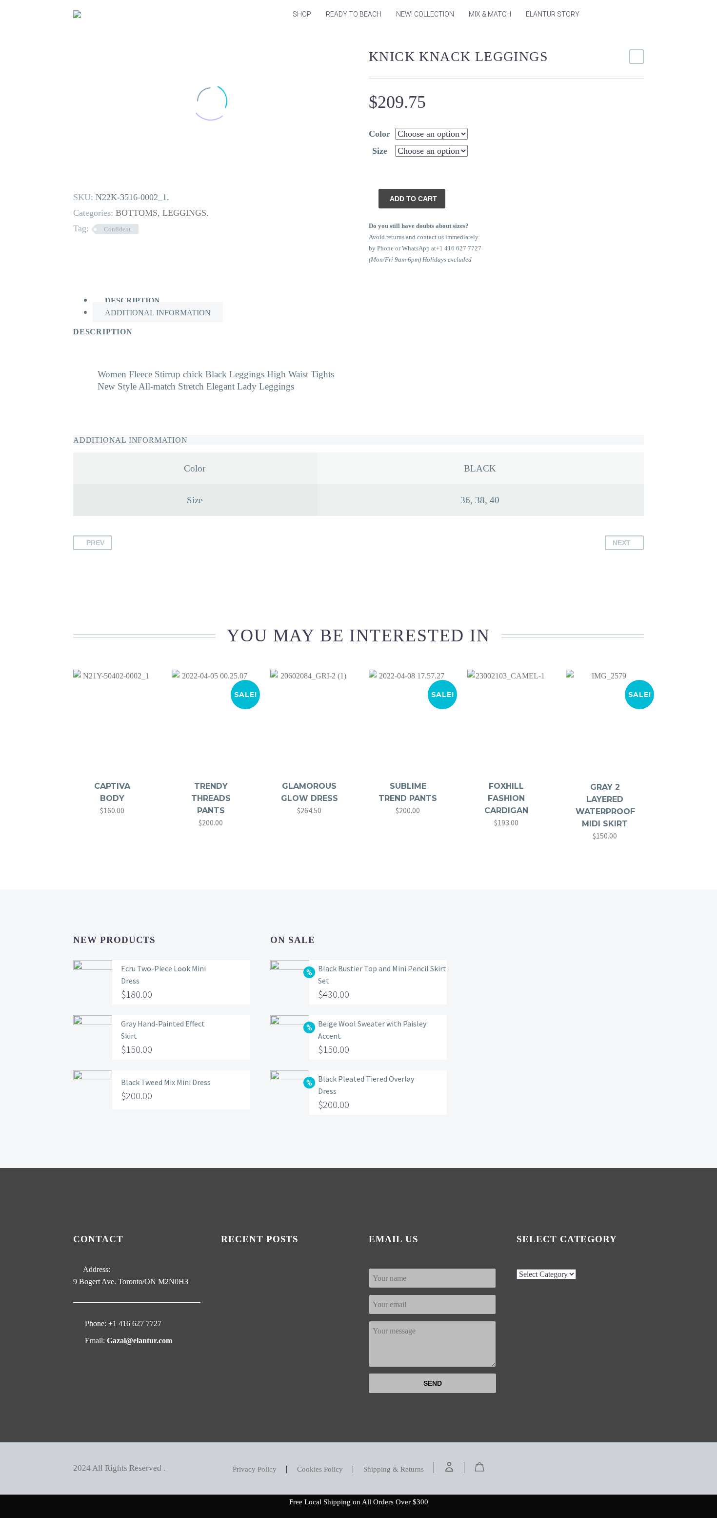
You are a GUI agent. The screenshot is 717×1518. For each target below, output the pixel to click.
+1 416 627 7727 (134, 1323)
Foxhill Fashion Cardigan (506, 798)
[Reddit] (150, 173)
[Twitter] (90, 173)
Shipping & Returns (393, 1469)
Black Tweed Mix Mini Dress (166, 1082)
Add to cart (413, 199)
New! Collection (425, 14)
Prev (95, 543)
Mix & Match (490, 14)
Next (622, 543)
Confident (117, 229)
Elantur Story (552, 14)
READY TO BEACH (353, 14)
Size (379, 151)
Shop (302, 14)
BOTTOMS (137, 213)
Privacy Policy (255, 1469)
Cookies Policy (320, 1469)
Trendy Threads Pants (211, 798)
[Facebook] (75, 173)
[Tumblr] (120, 173)
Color (379, 134)
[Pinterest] (105, 173)
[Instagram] (628, 1469)
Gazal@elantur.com (139, 1340)
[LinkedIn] (135, 173)
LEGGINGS (184, 213)
